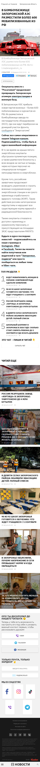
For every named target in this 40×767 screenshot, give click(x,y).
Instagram (7, 245)
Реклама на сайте (20, 726)
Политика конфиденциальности (20, 729)
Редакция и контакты (20, 723)
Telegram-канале (19, 138)
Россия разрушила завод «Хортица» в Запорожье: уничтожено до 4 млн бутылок (22, 304)
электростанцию (21, 96)
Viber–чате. (9, 265)
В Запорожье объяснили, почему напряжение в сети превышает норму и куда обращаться (18, 561)
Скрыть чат (20, 346)
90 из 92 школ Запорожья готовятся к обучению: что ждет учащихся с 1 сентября (21, 292)
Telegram (22, 643)
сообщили (7, 130)
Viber (17, 245)
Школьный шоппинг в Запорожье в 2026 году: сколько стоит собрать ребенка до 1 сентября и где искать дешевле (18, 434)
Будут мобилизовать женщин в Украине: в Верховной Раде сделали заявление (22, 280)
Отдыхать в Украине (9, 4)
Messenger (22, 650)
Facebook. (9, 249)
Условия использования (20, 720)
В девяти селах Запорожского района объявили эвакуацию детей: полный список (21, 316)
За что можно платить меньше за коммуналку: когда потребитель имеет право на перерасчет (20, 599)
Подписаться (21, 675)
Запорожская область (28, 4)
